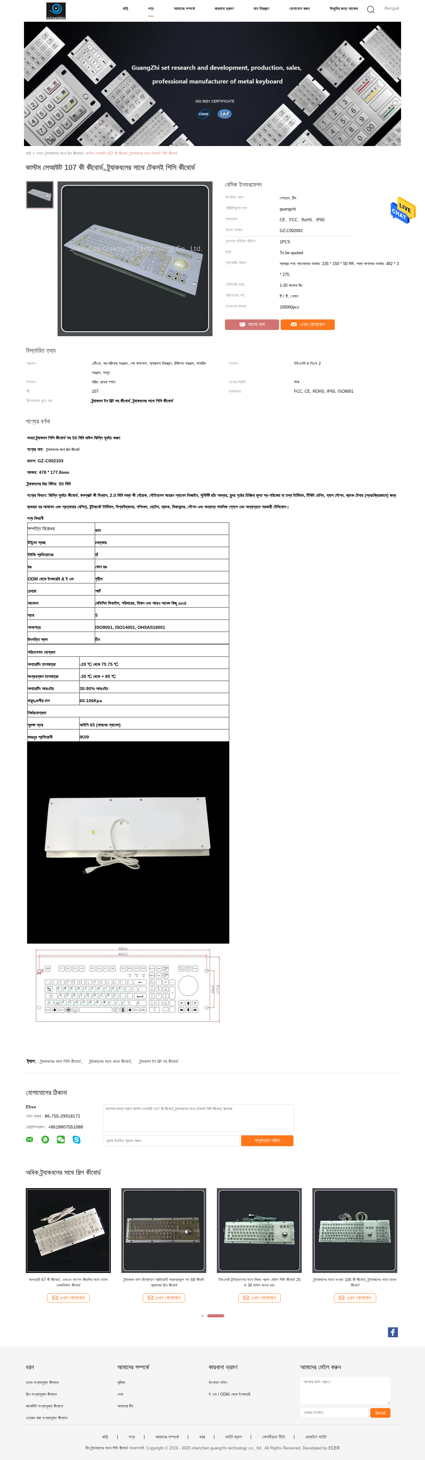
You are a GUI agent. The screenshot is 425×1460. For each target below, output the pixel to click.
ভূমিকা (121, 1382)
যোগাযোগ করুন (299, 8)
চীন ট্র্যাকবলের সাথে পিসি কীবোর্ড (107, 1448)
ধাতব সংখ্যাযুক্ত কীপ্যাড (42, 1382)
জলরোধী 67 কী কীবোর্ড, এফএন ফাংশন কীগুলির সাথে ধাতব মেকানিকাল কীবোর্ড (68, 1282)
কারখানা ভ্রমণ (224, 8)
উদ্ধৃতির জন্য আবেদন (344, 8)
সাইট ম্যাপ (233, 1437)
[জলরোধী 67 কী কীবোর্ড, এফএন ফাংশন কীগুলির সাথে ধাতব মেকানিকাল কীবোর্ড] (68, 1230)
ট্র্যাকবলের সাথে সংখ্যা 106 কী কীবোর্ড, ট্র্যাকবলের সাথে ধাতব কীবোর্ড (355, 1282)
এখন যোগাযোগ (311, 324)
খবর (202, 1437)
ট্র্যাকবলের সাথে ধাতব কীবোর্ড (110, 1061)
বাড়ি (125, 8)
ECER (334, 1448)
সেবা (120, 1394)
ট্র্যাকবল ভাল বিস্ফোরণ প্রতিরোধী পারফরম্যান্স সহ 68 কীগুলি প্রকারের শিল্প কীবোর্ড (164, 1282)
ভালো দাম (256, 324)
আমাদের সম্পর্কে (184, 8)
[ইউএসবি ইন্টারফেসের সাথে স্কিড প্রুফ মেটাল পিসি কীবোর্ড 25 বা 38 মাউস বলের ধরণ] (259, 1230)
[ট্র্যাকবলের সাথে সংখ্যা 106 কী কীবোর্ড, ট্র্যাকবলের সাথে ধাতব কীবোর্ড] (354, 1230)
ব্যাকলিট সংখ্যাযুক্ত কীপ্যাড (44, 1406)
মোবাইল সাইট (315, 1437)
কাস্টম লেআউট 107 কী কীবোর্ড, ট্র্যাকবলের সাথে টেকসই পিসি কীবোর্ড (131, 153)
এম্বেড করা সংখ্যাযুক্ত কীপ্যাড (47, 1418)
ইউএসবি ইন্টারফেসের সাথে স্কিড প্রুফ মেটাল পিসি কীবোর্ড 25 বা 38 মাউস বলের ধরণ (259, 1282)
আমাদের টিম (125, 1406)
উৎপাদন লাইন (218, 1382)
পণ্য (151, 8)
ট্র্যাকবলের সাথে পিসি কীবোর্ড (60, 1061)
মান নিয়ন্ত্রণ (261, 8)
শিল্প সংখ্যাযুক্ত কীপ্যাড (41, 1394)
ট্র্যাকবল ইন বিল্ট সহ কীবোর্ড (159, 1061)
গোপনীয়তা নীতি (273, 1437)
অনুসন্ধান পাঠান (267, 1140)
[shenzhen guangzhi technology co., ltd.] (56, 10)
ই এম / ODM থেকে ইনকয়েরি (229, 1394)
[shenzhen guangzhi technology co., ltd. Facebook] (393, 1332)
